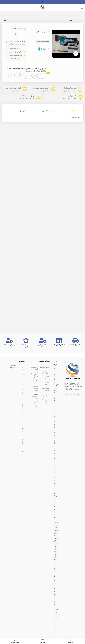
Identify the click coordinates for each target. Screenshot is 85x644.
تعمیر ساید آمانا (34, 368)
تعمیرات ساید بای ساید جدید (45, 402)
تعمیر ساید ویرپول (45, 389)
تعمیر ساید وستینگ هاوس (34, 388)
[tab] (75, 111)
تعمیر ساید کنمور (34, 382)
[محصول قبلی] (7, 20)
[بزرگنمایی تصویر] (75, 53)
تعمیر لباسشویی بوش (44, 395)
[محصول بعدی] (3, 20)
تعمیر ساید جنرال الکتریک (34, 375)
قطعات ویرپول (73, 20)
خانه (81, 20)
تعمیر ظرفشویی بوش (35, 396)
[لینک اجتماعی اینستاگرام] (74, 394)
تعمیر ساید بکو (44, 367)
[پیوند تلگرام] (66, 394)
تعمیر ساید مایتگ (45, 383)
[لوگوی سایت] (42, 8)
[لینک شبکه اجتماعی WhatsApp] (42, 2)
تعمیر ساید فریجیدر (45, 377)
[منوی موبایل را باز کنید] (82, 8)
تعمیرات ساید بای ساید (35, 404)
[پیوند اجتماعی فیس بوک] (78, 394)
